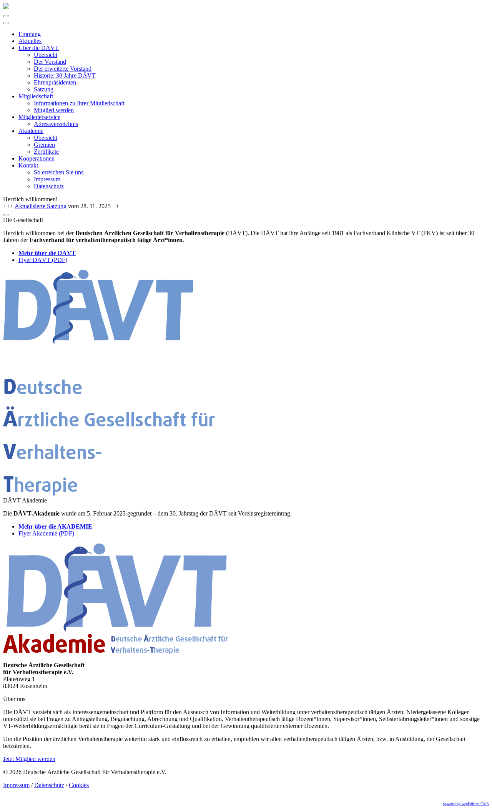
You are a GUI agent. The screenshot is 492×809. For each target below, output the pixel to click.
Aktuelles (30, 41)
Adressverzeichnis (56, 124)
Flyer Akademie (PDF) (46, 533)
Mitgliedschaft (35, 96)
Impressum (47, 179)
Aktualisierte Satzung (40, 206)
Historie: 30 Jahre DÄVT (65, 75)
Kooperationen (36, 158)
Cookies (79, 785)
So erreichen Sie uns (58, 172)
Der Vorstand (50, 61)
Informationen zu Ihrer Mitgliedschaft (79, 103)
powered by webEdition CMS (466, 804)
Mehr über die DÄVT (47, 253)
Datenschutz (49, 186)
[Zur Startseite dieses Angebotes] (6, 7)
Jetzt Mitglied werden (29, 759)
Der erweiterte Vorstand (62, 68)
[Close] (6, 23)
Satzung (43, 89)
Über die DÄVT (38, 48)
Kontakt (28, 165)
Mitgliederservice (39, 117)
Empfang (29, 34)
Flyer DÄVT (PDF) (42, 260)
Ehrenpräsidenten (55, 82)
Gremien (44, 144)
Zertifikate (46, 151)
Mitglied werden (54, 110)
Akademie (30, 131)
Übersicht (45, 54)
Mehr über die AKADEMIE (55, 526)
